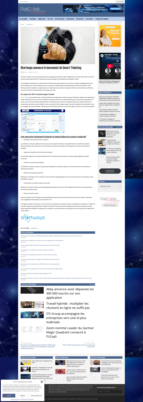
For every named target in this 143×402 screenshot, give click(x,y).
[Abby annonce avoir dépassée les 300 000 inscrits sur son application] (102, 133)
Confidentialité (73, 399)
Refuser (22, 395)
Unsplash (91, 399)
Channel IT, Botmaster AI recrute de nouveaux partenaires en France (42, 369)
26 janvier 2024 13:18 (33, 72)
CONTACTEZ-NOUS (24, 1)
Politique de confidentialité (54, 399)
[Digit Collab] (33, 12)
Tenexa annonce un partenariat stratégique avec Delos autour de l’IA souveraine (111, 362)
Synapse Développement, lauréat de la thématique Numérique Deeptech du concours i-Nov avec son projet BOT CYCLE (42, 377)
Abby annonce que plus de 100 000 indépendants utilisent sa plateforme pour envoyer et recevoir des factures (51, 236)
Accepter (8, 395)
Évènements (80, 19)
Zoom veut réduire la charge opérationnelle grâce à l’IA (36, 273)
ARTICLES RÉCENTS (62, 357)
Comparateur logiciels (101, 19)
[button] (42, 382)
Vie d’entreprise (60, 19)
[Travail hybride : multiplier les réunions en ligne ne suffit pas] (102, 142)
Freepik (95, 399)
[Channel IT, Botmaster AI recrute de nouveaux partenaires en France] (26, 369)
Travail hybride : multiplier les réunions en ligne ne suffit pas (37, 250)
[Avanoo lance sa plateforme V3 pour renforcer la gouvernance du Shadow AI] (60, 371)
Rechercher (119, 1)
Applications (42, 19)
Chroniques (33, 19)
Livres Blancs (89, 19)
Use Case (50, 19)
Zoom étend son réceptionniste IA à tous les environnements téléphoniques (42, 268)
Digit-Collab (24, 72)
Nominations (70, 19)
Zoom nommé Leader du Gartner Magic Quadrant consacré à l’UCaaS (40, 245)
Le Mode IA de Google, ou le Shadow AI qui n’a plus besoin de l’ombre (40, 259)
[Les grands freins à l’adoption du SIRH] (26, 362)
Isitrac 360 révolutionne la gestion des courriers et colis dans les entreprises (110, 377)
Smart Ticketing (25, 97)
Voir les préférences (36, 395)
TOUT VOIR (91, 284)
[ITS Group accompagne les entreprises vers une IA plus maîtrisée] (102, 151)
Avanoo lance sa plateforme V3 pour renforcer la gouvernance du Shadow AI (42, 240)
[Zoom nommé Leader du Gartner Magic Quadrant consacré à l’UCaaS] (102, 159)
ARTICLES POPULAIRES (28, 284)
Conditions (79, 399)
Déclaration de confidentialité (27, 399)
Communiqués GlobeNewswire (110, 171)
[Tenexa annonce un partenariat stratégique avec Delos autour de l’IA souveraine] (95, 362)
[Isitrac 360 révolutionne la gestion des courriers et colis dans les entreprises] (95, 376)
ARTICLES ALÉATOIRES (28, 357)
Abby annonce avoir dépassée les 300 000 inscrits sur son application (40, 264)
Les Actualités (23, 19)
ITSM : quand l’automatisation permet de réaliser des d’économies (79, 345)
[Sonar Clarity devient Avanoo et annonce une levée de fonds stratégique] (95, 369)
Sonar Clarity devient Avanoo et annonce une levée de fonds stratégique (111, 370)
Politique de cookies (15, 399)
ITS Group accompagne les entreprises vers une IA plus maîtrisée (39, 254)
